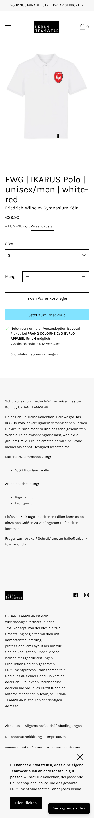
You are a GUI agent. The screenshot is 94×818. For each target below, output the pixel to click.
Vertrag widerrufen (69, 808)
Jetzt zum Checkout (47, 315)
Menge (11, 276)
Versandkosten (42, 226)
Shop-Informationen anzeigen (34, 354)
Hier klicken (26, 802)
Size (9, 243)
